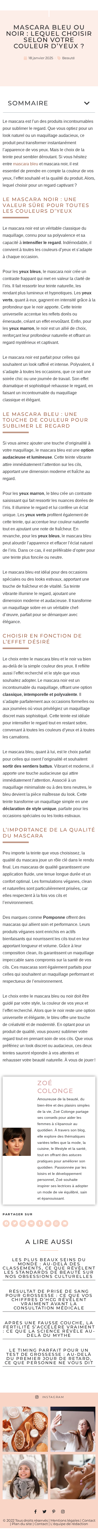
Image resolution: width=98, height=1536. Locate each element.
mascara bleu (25, 164)
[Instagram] (63, 1512)
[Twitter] (45, 1512)
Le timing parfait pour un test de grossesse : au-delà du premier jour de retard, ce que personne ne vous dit (49, 1356)
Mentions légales (64, 1520)
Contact (88, 1520)
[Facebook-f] (35, 1512)
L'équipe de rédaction (69, 1524)
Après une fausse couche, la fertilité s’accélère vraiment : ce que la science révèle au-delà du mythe (49, 1329)
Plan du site (22, 1524)
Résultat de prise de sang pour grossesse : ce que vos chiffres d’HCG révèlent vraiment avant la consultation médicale (49, 1299)
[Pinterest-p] (54, 1512)
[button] (87, 103)
